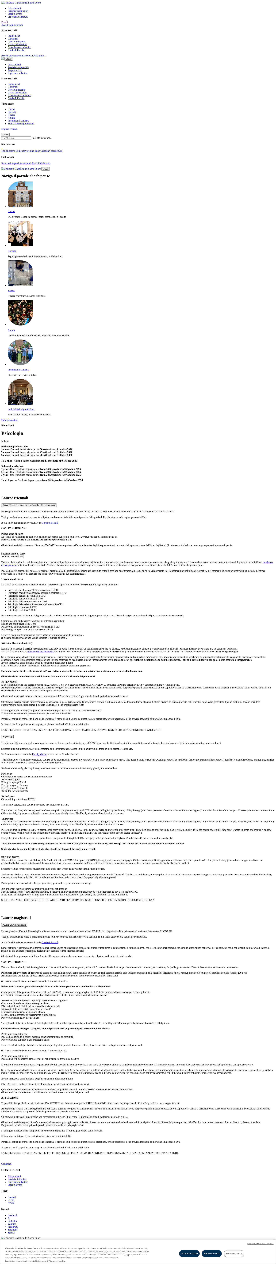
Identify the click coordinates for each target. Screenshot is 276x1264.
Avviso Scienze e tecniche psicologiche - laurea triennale (29, 505)
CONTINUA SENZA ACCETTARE (260, 1244)
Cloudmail (13, 38)
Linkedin (12, 1221)
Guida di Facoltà (50, 522)
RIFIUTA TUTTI (212, 1253)
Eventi (11, 1200)
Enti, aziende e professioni (21, 123)
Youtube (12, 1224)
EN (38, 55)
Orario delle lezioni (17, 44)
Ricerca (11, 115)
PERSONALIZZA (234, 1253)
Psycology (7, 736)
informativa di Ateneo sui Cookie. (50, 1261)
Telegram (12, 1229)
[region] (138, 1252)
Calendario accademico (19, 47)
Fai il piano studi (9, 420)
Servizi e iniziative (17, 1179)
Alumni (11, 117)
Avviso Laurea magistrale (14, 925)
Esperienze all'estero (18, 16)
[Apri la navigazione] (46, 56)
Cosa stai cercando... (41, 138)
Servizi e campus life (18, 11)
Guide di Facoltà (16, 50)
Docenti (12, 112)
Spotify (11, 1232)
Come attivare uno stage (27, 150)
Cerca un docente (16, 41)
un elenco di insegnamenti (40, 651)
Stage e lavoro (15, 13)
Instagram (13, 1226)
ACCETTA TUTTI (189, 1253)
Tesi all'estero (8, 150)
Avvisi (11, 1202)
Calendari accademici (51, 150)
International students (18, 120)
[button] (12, 25)
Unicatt (11, 109)
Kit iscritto (44, 163)
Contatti (12, 1197)
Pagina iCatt (14, 35)
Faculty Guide (39, 754)
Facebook (13, 1215)
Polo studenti (14, 8)
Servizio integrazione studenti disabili (20, 163)
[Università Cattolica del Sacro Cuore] (21, 2)
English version (9, 129)
